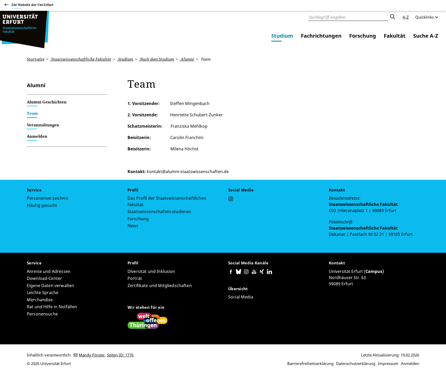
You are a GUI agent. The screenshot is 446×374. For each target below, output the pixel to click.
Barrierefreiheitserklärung (310, 363)
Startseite (35, 59)
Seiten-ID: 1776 (120, 354)
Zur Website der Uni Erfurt (32, 5)
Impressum (388, 363)
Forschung (362, 35)
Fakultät (394, 35)
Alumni (187, 59)
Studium (282, 35)
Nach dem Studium (156, 59)
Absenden (392, 17)
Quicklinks (424, 17)
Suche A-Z (425, 35)
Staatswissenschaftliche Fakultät (80, 59)
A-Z (406, 17)
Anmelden (410, 363)
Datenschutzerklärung (355, 363)
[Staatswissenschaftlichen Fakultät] (24, 29)
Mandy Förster (92, 354)
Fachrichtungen (321, 35)
